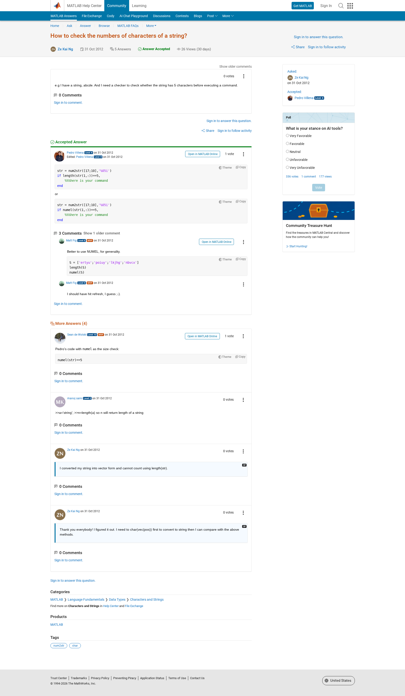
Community (116, 6)
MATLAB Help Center (84, 6)
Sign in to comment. (68, 102)
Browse (104, 25)
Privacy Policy (100, 678)
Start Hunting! (298, 246)
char (75, 645)
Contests (182, 16)
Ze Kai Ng (65, 49)
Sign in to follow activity (327, 47)
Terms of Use (177, 678)
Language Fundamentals (86, 599)
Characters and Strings (147, 599)
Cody (110, 16)
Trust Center (58, 678)
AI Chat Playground (134, 16)
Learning (139, 6)
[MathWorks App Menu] (350, 6)
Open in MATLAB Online (203, 154)
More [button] (226, 16)
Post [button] (210, 16)
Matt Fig (71, 240)
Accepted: (294, 92)
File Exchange (92, 16)
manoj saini (74, 398)
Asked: (292, 71)
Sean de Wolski (76, 334)
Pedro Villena (75, 152)
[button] (341, 5)
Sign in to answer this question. (318, 37)
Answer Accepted (156, 49)
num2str (58, 645)
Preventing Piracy (124, 678)
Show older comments (235, 66)
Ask (69, 25)
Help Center (111, 606)
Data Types (117, 599)
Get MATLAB (302, 6)
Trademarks (79, 678)
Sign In (326, 6)
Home (54, 25)
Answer (85, 25)
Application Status (152, 678)
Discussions (161, 16)
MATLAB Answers (64, 16)
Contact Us (197, 678)
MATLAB (56, 599)
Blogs (198, 16)
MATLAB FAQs (128, 25)
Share (300, 47)
